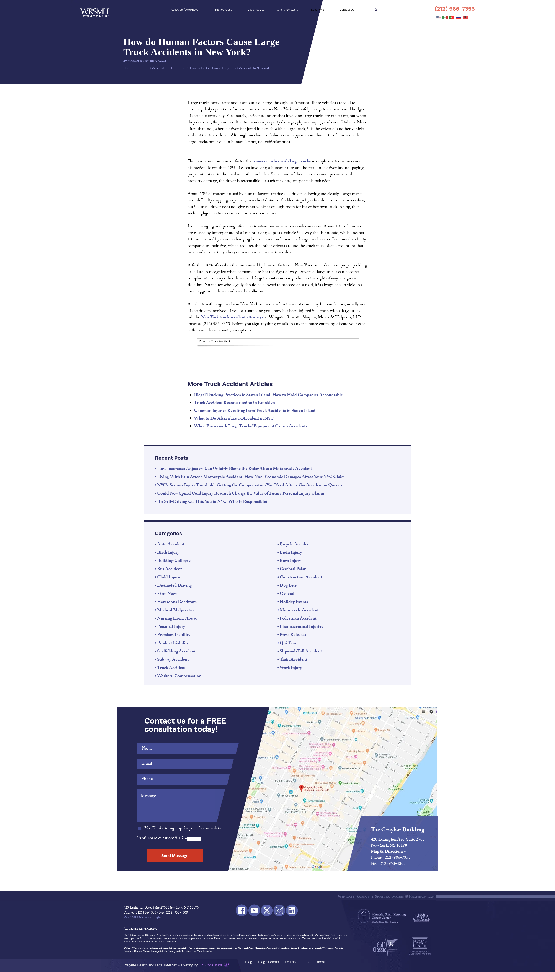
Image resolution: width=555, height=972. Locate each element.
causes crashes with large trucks (282, 162)
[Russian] (459, 17)
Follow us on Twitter (267, 910)
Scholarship (317, 962)
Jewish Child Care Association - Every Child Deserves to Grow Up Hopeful (421, 917)
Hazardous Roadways (177, 602)
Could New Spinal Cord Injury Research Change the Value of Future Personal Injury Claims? (241, 494)
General (287, 594)
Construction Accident (301, 577)
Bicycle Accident (295, 544)
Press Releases (293, 635)
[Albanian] (465, 17)
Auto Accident (170, 544)
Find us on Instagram (279, 910)
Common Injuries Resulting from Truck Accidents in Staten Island (254, 411)
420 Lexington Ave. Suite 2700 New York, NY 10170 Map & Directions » (398, 846)
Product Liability (173, 643)
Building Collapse (174, 561)
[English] (438, 17)
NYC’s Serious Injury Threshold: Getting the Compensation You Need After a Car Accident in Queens (249, 485)
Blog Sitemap (268, 962)
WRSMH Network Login (142, 918)
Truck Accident (154, 68)
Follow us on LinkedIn (292, 910)
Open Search (376, 9)
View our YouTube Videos (254, 910)
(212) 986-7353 (455, 8)
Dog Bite (288, 586)
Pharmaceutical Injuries (301, 627)
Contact (347, 9)
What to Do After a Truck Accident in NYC (234, 419)
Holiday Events (294, 602)
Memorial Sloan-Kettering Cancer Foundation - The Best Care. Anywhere (381, 916)
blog (126, 68)
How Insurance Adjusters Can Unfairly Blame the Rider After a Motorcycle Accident (234, 469)
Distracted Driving (174, 586)
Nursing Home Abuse (177, 619)
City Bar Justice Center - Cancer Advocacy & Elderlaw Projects (420, 946)
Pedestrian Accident (298, 619)
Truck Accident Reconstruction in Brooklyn (234, 403)
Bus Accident (169, 569)
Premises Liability (173, 635)
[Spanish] (445, 17)
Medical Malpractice (176, 610)
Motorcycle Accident (299, 610)
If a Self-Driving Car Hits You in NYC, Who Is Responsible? (212, 502)
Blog (248, 962)
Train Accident (293, 660)
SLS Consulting (210, 965)
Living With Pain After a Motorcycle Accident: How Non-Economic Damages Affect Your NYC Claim (251, 477)
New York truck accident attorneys (232, 317)
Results (256, 9)
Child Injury (168, 577)
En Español (293, 962)
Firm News (167, 594)
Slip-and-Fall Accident (301, 652)
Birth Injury (168, 553)
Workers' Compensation (179, 676)
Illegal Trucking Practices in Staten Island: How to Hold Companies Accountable (268, 395)
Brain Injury (291, 553)
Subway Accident (173, 660)
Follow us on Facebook (242, 910)
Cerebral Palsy (293, 569)
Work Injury (291, 668)
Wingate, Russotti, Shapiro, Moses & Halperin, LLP (94, 10)
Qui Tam (288, 643)
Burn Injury (290, 561)
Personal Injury (171, 627)
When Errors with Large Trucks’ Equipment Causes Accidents (250, 426)
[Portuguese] (452, 17)
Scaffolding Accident (176, 652)
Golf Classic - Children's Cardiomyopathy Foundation (385, 947)
